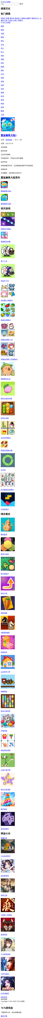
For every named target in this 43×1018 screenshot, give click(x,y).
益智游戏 (9, 140)
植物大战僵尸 (26, 18)
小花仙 (10, 20)
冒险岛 (20, 20)
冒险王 (3, 18)
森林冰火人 (36, 18)
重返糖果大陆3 (8, 135)
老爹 (7, 18)
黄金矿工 (18, 18)
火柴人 (15, 20)
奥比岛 (12, 18)
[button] (4, 1016)
